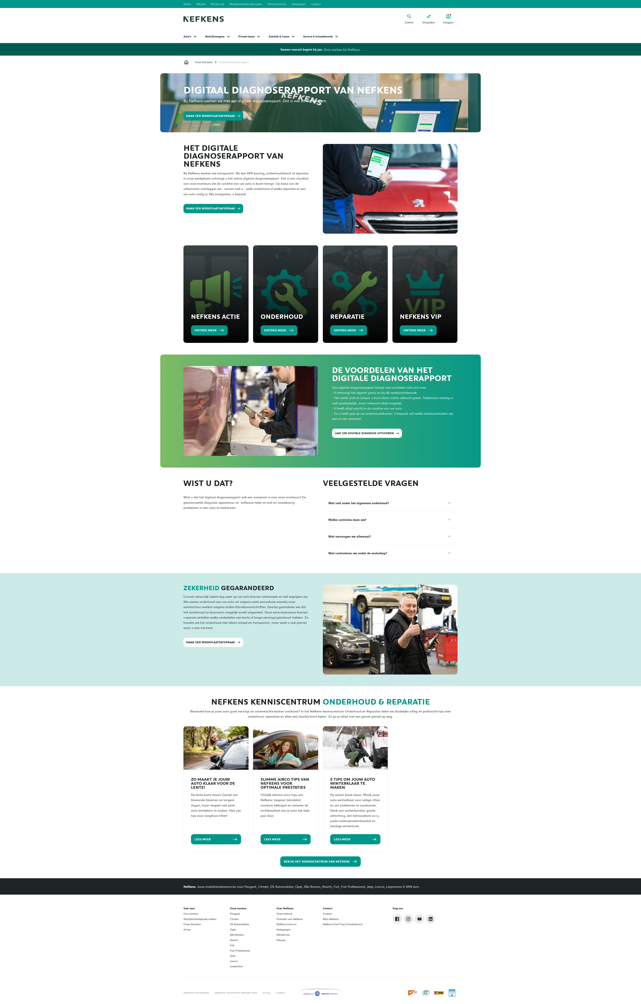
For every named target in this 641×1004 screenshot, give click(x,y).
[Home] (203, 19)
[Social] (397, 919)
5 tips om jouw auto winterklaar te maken (352, 783)
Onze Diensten (204, 62)
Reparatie (347, 316)
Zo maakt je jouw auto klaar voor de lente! (213, 783)
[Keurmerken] (412, 992)
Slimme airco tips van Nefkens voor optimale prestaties (285, 783)
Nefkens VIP (421, 316)
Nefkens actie (215, 316)
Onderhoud (282, 316)
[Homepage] (186, 62)
